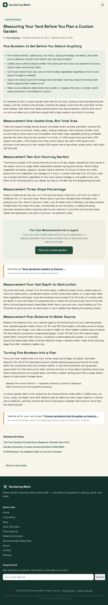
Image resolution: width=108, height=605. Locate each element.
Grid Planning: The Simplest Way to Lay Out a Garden (32, 451)
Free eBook (9, 517)
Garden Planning (13, 19)
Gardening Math (20, 5)
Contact (7, 550)
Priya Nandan (13, 38)
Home (6, 512)
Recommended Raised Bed (17, 540)
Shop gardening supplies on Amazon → (44, 269)
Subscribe (100, 577)
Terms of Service (84, 591)
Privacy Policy (68, 591)
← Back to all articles (15, 465)
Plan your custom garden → (54, 250)
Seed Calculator (11, 526)
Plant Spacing (10, 531)
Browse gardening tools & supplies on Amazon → (72, 416)
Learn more (65, 598)
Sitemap (7, 555)
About (6, 545)
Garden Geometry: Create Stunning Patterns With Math (33, 447)
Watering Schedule (13, 536)
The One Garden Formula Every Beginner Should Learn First (36, 442)
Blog (5, 522)
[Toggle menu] (102, 4)
